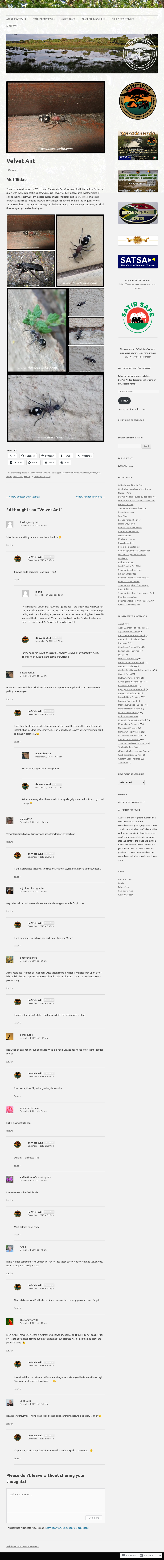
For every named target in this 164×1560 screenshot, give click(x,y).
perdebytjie (26, 1034)
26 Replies (11, 170)
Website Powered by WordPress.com (22, 1546)
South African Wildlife (94, 19)
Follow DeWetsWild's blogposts (134, 368)
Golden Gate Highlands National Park (135, 670)
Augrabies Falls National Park (131, 635)
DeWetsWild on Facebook (131, 420)
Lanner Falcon (124, 535)
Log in (121, 883)
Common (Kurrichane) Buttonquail (134, 551)
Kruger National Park (128, 693)
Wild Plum (122, 516)
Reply (9, 545)
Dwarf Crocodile (125, 504)
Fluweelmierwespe (70, 473)
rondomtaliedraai (29, 1108)
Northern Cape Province (129, 732)
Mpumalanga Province (128, 724)
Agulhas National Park (128, 631)
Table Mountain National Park (132, 743)
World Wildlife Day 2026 (129, 566)
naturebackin (27, 672)
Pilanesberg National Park (130, 735)
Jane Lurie (25, 1400)
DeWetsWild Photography (139, 357)
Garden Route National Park (131, 662)
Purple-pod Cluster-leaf (129, 547)
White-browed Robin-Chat (130, 485)
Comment (94, 1517)
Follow (124, 401)
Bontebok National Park (129, 639)
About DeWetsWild (16, 19)
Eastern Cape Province (128, 651)
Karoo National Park (127, 685)
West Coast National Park (130, 755)
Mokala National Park (128, 716)
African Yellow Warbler (128, 531)
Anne (23, 1246)
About (121, 624)
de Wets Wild (35, 557)
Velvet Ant (18, 476)
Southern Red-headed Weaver (132, 508)
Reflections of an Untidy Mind (36, 1177)
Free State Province (127, 658)
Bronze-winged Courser (129, 520)
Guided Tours (68, 19)
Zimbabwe (123, 762)
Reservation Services (43, 19)
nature (93, 473)
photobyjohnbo (28, 957)
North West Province (128, 728)
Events (121, 655)
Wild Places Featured (123, 19)
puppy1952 (26, 819)
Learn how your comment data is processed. (67, 1528)
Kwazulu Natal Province (129, 697)
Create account (125, 879)
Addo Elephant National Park (131, 628)
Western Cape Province (129, 759)
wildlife (27, 476)
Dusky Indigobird (126, 543)
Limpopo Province (126, 701)
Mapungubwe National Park (131, 705)
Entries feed (123, 887)
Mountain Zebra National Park (132, 720)
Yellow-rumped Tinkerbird (90, 496)
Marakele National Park (129, 709)
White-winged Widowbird (130, 527)
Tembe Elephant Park (128, 747)
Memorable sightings (128, 712)
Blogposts (11, 26)
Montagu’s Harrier (126, 539)
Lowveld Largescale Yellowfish (132, 554)
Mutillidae (84, 473)
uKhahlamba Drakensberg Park (132, 751)
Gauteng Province (126, 666)
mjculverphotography (32, 888)
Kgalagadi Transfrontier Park (131, 689)
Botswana (122, 643)
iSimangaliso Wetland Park (130, 682)
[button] (30, 232)
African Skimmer (126, 562)
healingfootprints (30, 522)
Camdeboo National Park (130, 647)
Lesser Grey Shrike (126, 524)
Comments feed (125, 891)
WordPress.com (125, 895)
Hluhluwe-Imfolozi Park (129, 678)
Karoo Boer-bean (126, 512)
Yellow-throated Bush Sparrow (23, 496)
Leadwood (123, 558)
